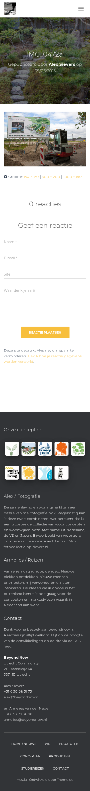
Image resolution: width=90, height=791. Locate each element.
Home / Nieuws (24, 744)
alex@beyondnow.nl (21, 697)
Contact (61, 768)
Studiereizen (32, 768)
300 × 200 (51, 176)
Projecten (68, 744)
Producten (59, 756)
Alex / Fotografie (22, 496)
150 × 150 (31, 176)
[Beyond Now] (12, 8)
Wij (47, 744)
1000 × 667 (72, 176)
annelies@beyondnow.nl (25, 719)
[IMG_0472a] (45, 139)
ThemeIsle (65, 780)
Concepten (30, 756)
